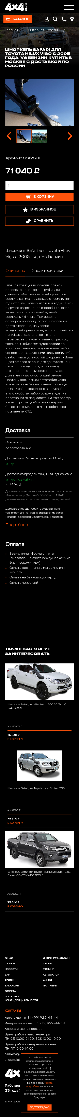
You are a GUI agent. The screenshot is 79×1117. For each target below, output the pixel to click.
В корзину (15, 739)
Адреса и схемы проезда (23, 1029)
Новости (11, 969)
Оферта (10, 991)
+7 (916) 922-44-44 (49, 1023)
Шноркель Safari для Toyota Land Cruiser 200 (36, 788)
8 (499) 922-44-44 (43, 1017)
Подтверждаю (39, 1107)
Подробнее (16, 525)
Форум (10, 964)
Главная (12, 30)
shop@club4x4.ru (18, 1060)
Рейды (9, 980)
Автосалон (51, 975)
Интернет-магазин (44, 30)
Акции (47, 980)
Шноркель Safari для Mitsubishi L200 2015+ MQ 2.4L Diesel (36, 706)
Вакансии (12, 986)
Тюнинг (48, 969)
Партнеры (50, 986)
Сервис (48, 964)
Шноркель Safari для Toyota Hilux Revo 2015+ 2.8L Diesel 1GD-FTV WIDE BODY (38, 874)
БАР (7, 975)
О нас (9, 958)
